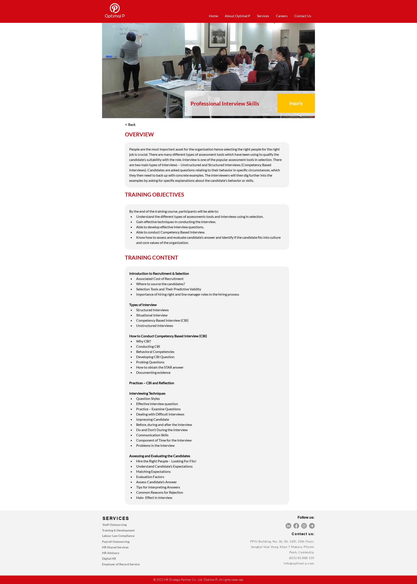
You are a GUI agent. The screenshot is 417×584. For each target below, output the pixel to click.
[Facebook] (296, 526)
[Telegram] (312, 526)
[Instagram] (304, 526)
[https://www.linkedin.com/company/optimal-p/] (288, 526)
